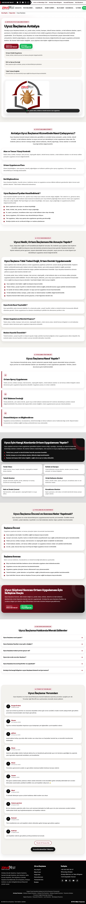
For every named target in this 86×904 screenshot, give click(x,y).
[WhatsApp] (28, 2)
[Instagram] (17, 2)
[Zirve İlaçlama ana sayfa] (8, 8)
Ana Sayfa (4, 13)
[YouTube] (23, 2)
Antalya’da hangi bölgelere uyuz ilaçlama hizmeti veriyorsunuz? (26, 670)
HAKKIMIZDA (69, 8)
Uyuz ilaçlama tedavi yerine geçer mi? (16, 650)
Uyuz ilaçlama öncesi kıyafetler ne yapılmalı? (19, 664)
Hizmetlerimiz (38, 877)
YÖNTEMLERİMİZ (28, 8)
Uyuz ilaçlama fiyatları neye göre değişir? (18, 644)
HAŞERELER (39, 8)
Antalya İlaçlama (17, 893)
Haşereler (12, 13)
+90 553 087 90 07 (67, 869)
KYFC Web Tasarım (78, 902)
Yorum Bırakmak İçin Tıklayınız (43, 849)
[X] (25, 2)
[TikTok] (31, 2)
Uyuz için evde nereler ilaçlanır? (14, 657)
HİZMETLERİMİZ (50, 8)
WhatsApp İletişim (67, 872)
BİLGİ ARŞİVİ (60, 8)
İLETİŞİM (78, 8)
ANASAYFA (18, 8)
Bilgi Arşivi (37, 872)
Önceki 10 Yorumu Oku (43, 843)
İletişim (36, 882)
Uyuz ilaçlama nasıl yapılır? (12, 637)
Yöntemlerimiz (38, 879)
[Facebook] (20, 2)
